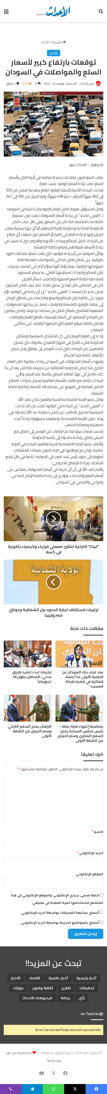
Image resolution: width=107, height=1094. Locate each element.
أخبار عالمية (58, 978)
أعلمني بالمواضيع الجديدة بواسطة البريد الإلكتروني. (59, 922)
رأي (82, 998)
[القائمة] (6, 12)
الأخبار (45, 42)
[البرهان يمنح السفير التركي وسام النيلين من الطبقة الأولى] (28, 708)
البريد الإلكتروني (90, 853)
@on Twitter (92, 1013)
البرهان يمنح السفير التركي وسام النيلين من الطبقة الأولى (30, 731)
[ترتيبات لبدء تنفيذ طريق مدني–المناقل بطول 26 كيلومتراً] (28, 653)
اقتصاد (34, 978)
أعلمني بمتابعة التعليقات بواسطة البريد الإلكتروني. (60, 913)
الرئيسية (57, 42)
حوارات (18, 988)
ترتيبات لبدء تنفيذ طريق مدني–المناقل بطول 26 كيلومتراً (32, 677)
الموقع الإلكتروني (89, 874)
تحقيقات (86, 988)
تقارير (66, 988)
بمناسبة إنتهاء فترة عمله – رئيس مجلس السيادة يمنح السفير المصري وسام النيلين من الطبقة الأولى (80, 733)
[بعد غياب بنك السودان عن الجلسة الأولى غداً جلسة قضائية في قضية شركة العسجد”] (79, 653)
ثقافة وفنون (42, 988)
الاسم (97, 832)
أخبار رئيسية (86, 978)
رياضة (65, 998)
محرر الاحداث (87, 83)
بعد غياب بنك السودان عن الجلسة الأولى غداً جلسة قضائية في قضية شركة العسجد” (82, 679)
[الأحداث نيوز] (53, 10)
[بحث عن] (100, 12)
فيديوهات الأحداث (37, 998)
